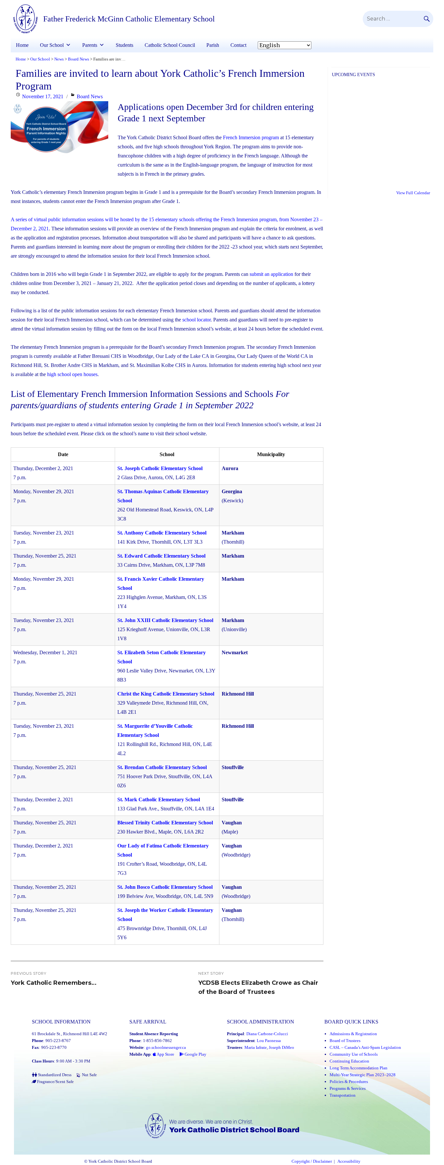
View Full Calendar (413, 192)
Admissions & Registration (353, 1033)
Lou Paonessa (269, 1040)
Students (124, 45)
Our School (52, 45)
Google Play (195, 1054)
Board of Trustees (345, 1040)
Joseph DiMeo (281, 1047)
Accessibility (348, 1161)
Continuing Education (349, 1061)
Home (22, 45)
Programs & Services (348, 1088)
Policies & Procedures (349, 1081)
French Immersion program (251, 137)
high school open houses (72, 374)
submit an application (271, 274)
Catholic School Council (170, 45)
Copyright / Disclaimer (312, 1161)
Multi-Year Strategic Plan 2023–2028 (363, 1074)
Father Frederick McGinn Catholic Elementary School (129, 19)
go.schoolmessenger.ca (166, 1047)
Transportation (343, 1095)
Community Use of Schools (354, 1054)
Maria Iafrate (255, 1047)
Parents (89, 45)
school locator (196, 319)
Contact (238, 45)
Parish (212, 45)
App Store (165, 1054)
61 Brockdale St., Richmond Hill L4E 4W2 (69, 1033)
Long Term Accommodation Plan (358, 1067)
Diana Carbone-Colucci (267, 1033)
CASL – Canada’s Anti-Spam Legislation (365, 1047)
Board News (90, 96)
